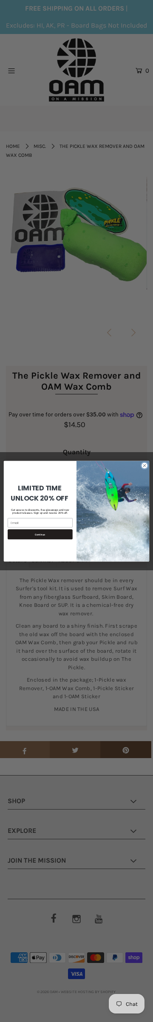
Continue (40, 534)
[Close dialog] (144, 465)
